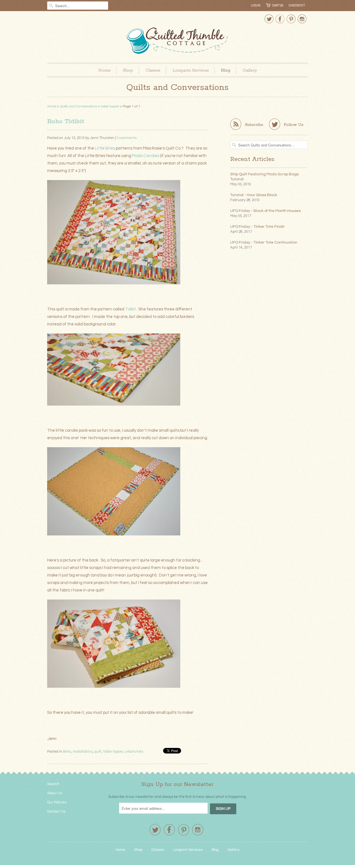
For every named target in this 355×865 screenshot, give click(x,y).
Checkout (297, 5)
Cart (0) (277, 5)
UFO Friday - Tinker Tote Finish (257, 227)
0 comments (126, 138)
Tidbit (130, 309)
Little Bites (105, 148)
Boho (67, 751)
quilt (98, 751)
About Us (54, 793)
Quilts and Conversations (177, 87)
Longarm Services (191, 70)
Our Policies (56, 802)
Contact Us (56, 811)
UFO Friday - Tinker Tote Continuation (263, 242)
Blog (225, 70)
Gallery (250, 70)
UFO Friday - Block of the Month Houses (265, 211)
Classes (152, 70)
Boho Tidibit (65, 121)
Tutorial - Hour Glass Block (253, 195)
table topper (113, 751)
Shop (128, 70)
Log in (255, 5)
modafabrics (83, 751)
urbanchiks (134, 751)
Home (104, 70)
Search (53, 784)
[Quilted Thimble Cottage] (177, 41)
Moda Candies (145, 156)
